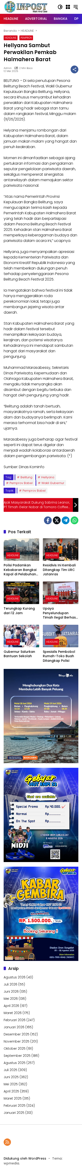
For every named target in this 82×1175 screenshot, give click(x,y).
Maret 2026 (13, 1013)
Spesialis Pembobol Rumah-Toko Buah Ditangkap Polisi (59, 656)
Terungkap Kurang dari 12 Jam (19, 610)
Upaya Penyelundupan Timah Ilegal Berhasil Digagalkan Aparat (60, 613)
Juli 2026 (10, 984)
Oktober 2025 (15, 1048)
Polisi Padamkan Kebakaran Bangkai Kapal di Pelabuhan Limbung (20, 570)
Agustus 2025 (15, 1062)
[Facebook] (48, 520)
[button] (60, 7)
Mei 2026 (11, 998)
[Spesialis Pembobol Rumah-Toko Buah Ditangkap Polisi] (60, 636)
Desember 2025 (16, 1034)
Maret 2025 (13, 1098)
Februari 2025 (15, 1105)
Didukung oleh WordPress (25, 1158)
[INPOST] (26, 6)
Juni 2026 (11, 991)
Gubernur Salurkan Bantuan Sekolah (19, 654)
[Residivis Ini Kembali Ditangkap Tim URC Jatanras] (60, 549)
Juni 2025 (11, 1077)
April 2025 (11, 1091)
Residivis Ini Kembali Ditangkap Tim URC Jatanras (59, 569)
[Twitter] (57, 520)
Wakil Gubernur (52, 483)
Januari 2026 (14, 1027)
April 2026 (11, 1005)
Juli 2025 (10, 1070)
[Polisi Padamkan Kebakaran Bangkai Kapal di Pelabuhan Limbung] (21, 549)
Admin (8, 68)
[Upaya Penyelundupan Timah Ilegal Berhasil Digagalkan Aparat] (60, 593)
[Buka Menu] (68, 7)
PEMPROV (26, 38)
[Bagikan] (74, 69)
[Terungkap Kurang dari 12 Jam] (21, 593)
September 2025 (17, 1055)
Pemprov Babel (21, 483)
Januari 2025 (14, 1112)
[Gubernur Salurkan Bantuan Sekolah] (21, 636)
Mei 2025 (11, 1084)
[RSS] (7, 1142)
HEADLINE (10, 38)
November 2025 (16, 1041)
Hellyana (47, 477)
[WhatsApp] (74, 520)
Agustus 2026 (15, 977)
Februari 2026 (15, 1020)
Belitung (26, 477)
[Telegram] (65, 520)
